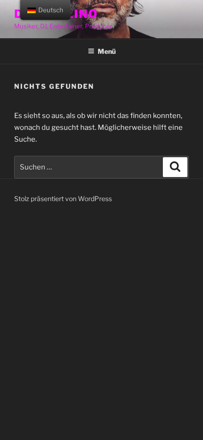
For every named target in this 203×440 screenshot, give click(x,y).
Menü (107, 51)
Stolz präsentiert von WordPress (63, 199)
